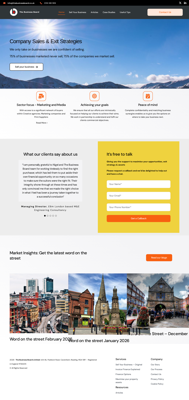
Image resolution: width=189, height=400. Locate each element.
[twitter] (180, 3)
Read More (41, 122)
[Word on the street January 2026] (109, 304)
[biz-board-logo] (24, 9)
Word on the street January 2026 (98, 340)
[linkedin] (185, 3)
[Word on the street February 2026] (50, 303)
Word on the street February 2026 (41, 339)
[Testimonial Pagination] (45, 209)
